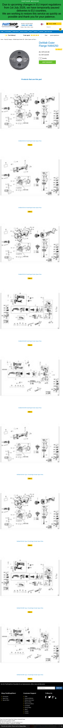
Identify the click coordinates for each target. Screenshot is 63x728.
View (29, 144)
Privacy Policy (28, 707)
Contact (35, 31)
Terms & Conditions (29, 703)
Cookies (27, 713)
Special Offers (24, 31)
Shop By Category (8, 39)
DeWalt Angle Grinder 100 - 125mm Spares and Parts (24, 39)
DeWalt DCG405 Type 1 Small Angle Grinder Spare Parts (30, 674)
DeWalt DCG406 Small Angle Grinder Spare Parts (29, 341)
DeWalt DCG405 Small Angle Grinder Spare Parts (29, 407)
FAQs (26, 696)
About (30, 31)
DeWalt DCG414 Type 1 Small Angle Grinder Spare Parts (30, 474)
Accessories (8, 31)
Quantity (44, 58)
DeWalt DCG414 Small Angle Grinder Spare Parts (29, 140)
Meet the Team (48, 31)
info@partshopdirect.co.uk (16, 722)
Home (2, 31)
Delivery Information (29, 700)
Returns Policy (28, 702)
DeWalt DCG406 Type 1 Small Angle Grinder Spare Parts (30, 608)
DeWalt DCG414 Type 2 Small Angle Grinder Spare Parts (30, 541)
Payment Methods (29, 698)
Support (41, 31)
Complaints (27, 705)
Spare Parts (15, 31)
